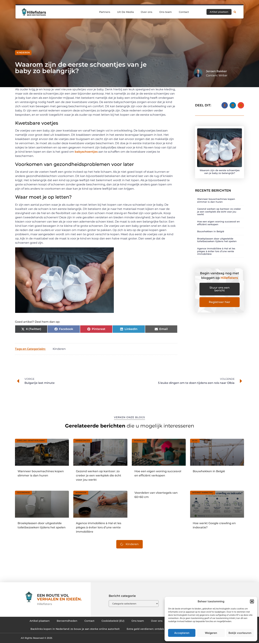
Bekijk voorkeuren (240, 633)
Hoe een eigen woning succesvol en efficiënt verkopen (218, 223)
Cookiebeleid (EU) (112, 620)
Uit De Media (125, 12)
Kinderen (23, 52)
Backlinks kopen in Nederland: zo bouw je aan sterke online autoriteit (75, 628)
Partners (104, 12)
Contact (184, 12)
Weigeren (211, 633)
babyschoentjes (86, 151)
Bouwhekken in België (210, 231)
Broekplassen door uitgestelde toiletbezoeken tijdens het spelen (217, 240)
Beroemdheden (67, 620)
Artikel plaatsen (40, 620)
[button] (252, 601)
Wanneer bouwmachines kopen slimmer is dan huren (216, 200)
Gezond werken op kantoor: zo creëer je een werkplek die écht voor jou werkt (219, 211)
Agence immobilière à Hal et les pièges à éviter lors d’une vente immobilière (216, 251)
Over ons (146, 12)
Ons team (165, 12)
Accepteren (181, 633)
